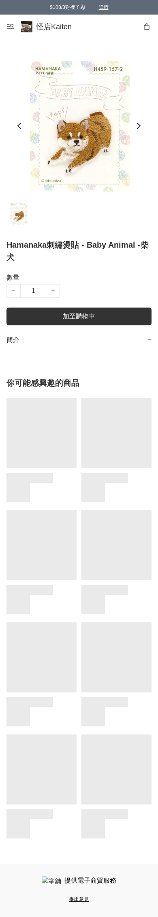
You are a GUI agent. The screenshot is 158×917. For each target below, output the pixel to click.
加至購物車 (79, 316)
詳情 (104, 7)
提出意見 (79, 899)
